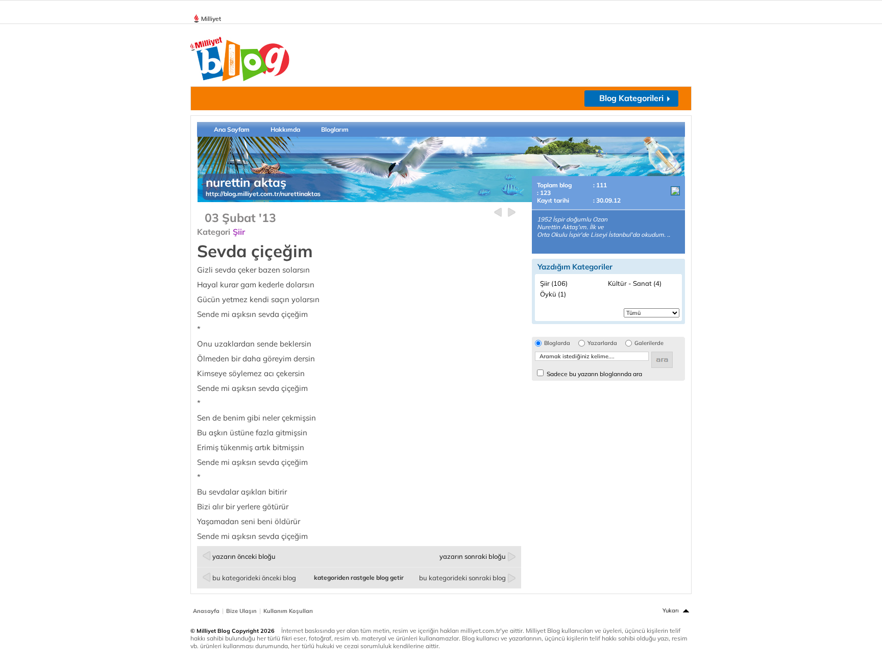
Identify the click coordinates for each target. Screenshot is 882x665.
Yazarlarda (602, 343)
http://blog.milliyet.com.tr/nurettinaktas (263, 194)
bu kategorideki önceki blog (254, 578)
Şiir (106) (554, 283)
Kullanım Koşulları (288, 610)
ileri (511, 212)
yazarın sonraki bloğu (472, 556)
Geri (498, 212)
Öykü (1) (553, 294)
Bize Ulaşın (241, 610)
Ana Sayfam (232, 129)
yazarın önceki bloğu (244, 556)
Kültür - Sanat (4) (635, 283)
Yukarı (671, 610)
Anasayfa (206, 610)
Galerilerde (649, 343)
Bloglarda (557, 343)
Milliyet (211, 18)
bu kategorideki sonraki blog (462, 578)
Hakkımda (285, 129)
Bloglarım (335, 129)
